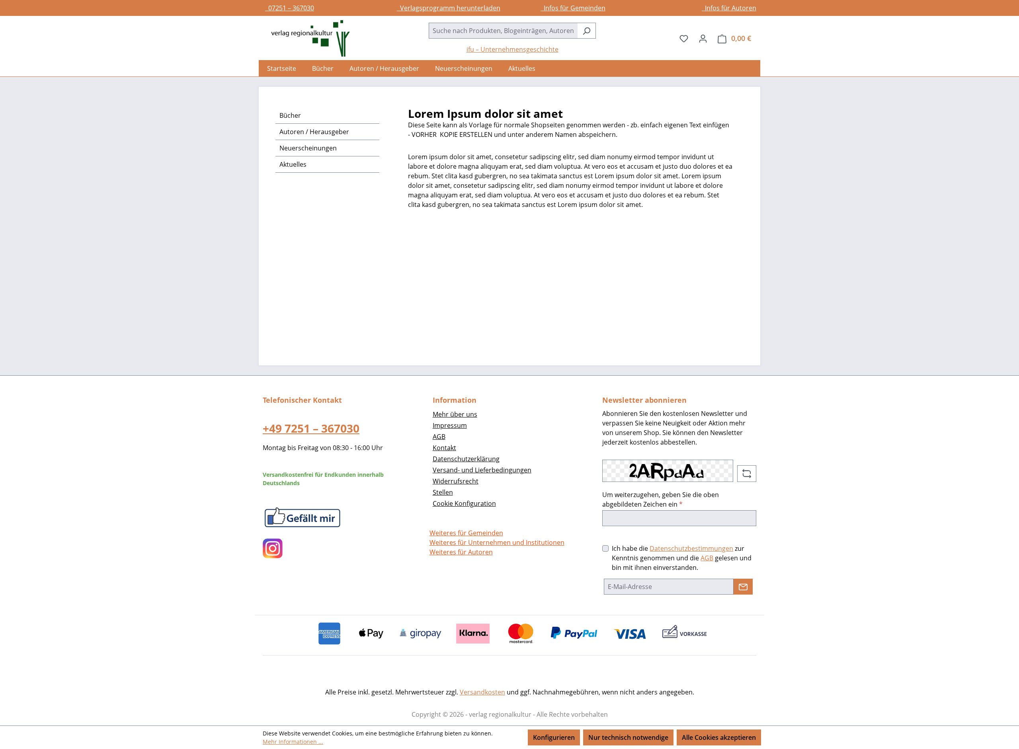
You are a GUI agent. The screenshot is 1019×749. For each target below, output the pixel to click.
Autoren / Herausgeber (314, 131)
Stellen (443, 492)
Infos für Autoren (729, 8)
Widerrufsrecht (455, 481)
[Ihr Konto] (703, 38)
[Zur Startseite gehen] (306, 38)
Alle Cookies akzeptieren (719, 737)
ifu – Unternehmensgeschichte (512, 49)
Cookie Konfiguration (464, 503)
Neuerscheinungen (308, 148)
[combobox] (503, 31)
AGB (439, 436)
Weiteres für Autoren (461, 552)
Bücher (290, 115)
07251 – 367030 (289, 8)
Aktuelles (292, 164)
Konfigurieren (554, 737)
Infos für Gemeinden (573, 8)
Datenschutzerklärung (466, 458)
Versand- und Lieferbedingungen (482, 470)
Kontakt (444, 447)
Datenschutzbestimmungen (691, 548)
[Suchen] (586, 31)
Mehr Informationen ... (293, 741)
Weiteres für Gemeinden (466, 533)
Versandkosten (482, 692)
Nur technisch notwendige (628, 737)
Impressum (450, 425)
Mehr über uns (455, 414)
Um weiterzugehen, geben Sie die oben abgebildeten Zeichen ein (660, 499)
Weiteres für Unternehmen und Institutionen (496, 542)
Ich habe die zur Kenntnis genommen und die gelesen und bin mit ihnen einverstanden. (682, 558)
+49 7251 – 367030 (311, 428)
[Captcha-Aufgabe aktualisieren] (746, 473)
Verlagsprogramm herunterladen (448, 8)
